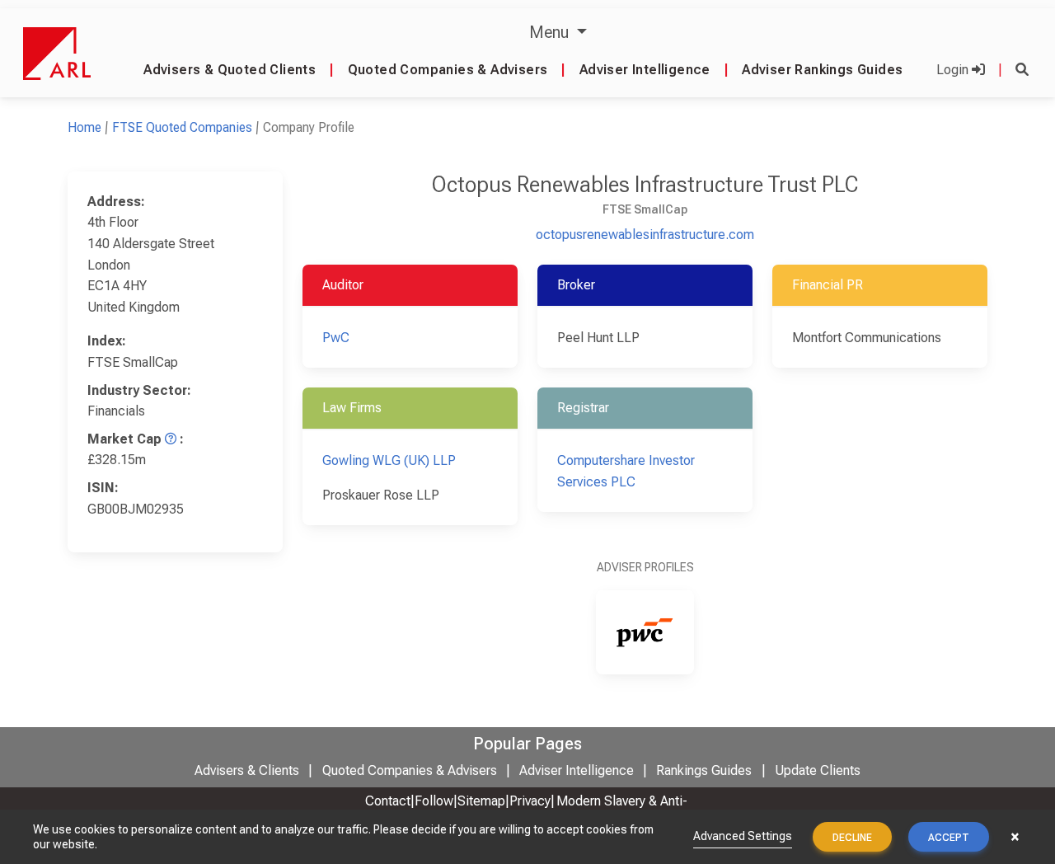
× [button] (1015, 837)
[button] (1022, 69)
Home (84, 127)
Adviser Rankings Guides (822, 69)
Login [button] (954, 69)
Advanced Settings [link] (742, 836)
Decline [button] (852, 837)
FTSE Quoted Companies (182, 127)
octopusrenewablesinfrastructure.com (645, 234)
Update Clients (817, 770)
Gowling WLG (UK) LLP (389, 460)
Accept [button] (948, 837)
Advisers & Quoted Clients (229, 69)
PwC (335, 337)
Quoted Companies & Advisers (448, 69)
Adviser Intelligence (644, 69)
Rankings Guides (704, 770)
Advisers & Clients (247, 770)
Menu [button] (551, 32)
